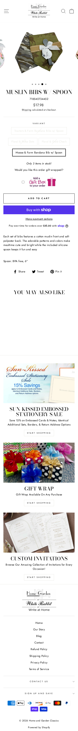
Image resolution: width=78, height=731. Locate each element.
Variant (39, 123)
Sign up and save (39, 693)
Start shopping (39, 577)
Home (39, 623)
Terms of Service (39, 669)
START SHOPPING (39, 502)
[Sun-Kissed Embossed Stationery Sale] (39, 383)
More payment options (39, 219)
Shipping (26, 109)
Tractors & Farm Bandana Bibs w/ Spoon (39, 131)
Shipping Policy (39, 656)
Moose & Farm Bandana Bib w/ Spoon (39, 152)
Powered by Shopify (39, 727)
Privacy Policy (39, 662)
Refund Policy (39, 649)
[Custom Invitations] (39, 532)
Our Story (39, 629)
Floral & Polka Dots (22, 141)
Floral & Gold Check (54, 141)
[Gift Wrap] (39, 462)
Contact (38, 643)
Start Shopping (39, 432)
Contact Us (39, 681)
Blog (39, 636)
